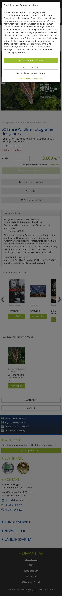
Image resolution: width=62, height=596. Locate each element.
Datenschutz (25, 78)
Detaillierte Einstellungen (32, 73)
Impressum (37, 78)
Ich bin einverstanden (31, 60)
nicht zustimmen (33, 67)
